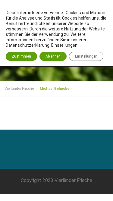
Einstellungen (86, 56)
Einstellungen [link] (64, 45)
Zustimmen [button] (21, 56)
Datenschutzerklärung (27, 45)
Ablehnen (53, 56)
